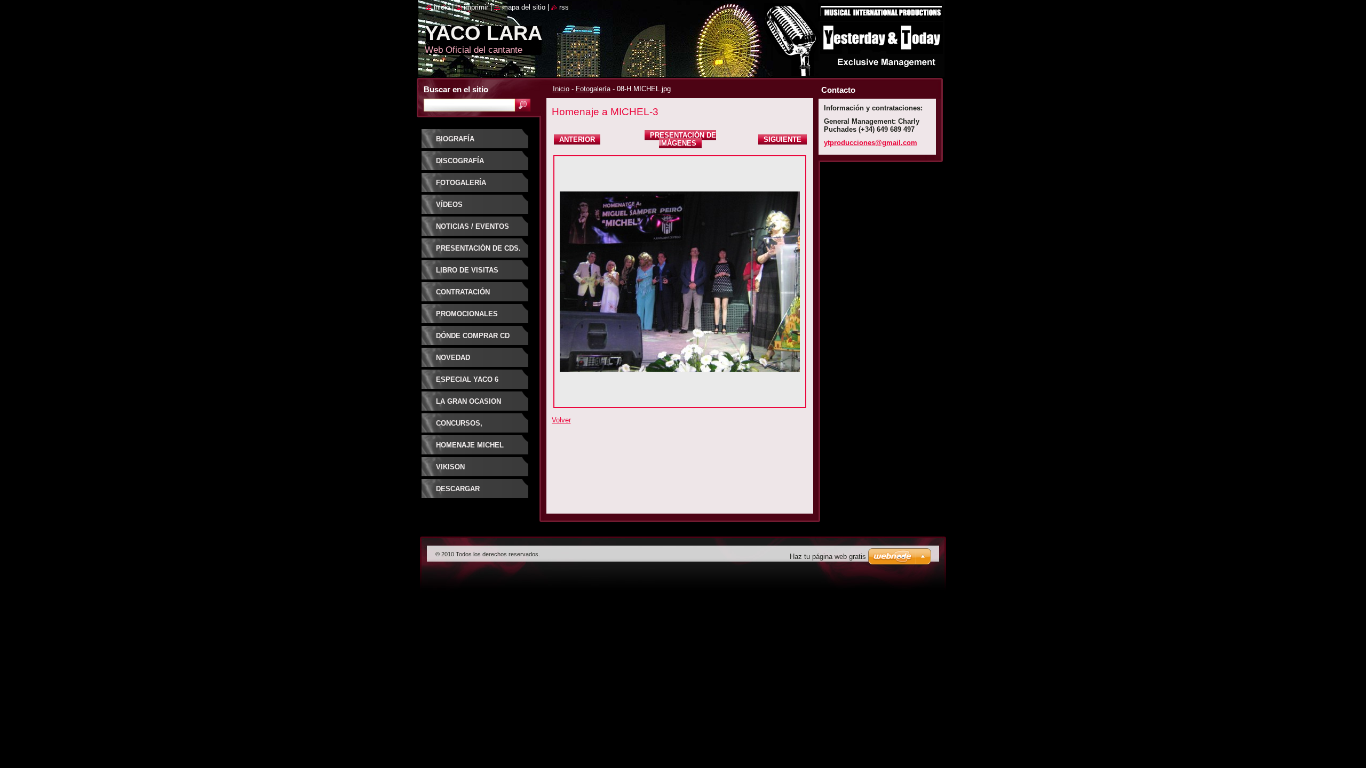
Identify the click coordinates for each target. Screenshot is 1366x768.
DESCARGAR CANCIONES (458, 492)
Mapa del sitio (523, 7)
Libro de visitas (467, 270)
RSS (564, 7)
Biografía (455, 139)
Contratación (463, 292)
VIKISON (450, 467)
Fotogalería (593, 89)
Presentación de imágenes (683, 139)
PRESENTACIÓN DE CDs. (478, 248)
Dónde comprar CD (473, 336)
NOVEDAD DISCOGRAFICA (462, 361)
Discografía (460, 161)
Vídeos (449, 205)
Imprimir (476, 7)
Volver (561, 420)
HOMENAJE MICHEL (470, 445)
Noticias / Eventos (472, 226)
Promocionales (467, 314)
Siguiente (782, 139)
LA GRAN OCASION (468, 401)
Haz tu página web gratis (828, 557)
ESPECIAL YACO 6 (467, 379)
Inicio (561, 89)
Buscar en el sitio (456, 89)
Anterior (577, 139)
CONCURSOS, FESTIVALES (459, 427)
